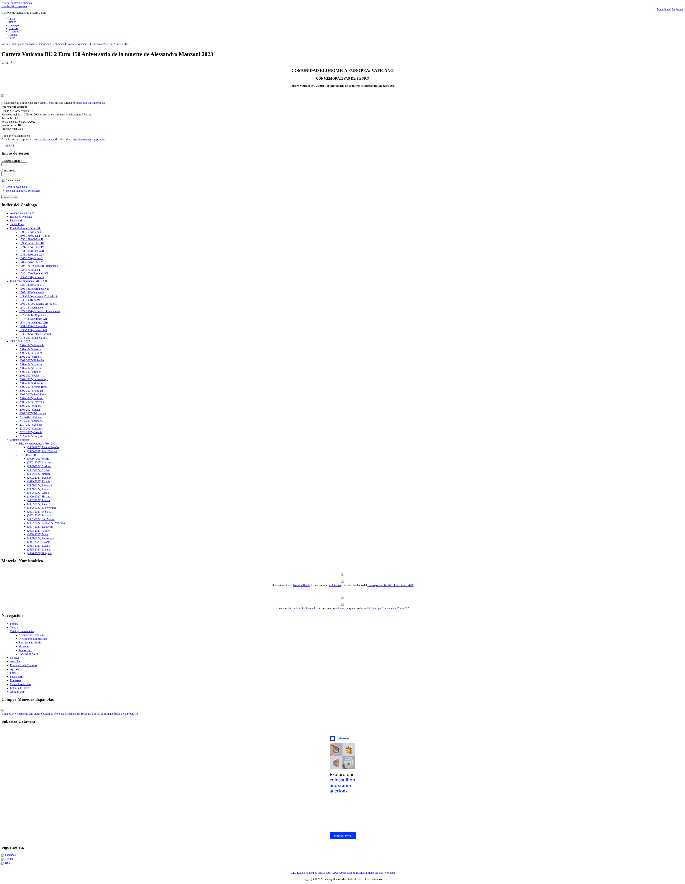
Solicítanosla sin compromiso (89, 102)
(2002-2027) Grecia (30, 368)
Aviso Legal (296, 872)
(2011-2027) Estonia (30, 417)
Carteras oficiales (19, 439)
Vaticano (82, 44)
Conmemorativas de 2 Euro (105, 44)
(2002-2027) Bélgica (30, 352)
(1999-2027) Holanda (39, 496)
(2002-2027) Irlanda (30, 371)
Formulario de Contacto (23, 665)
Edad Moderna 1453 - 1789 (25, 228)
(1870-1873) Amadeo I (31, 307)
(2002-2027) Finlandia (31, 360)
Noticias (13, 28)
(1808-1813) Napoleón (31, 292)
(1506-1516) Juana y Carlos (34, 235)
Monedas (24, 646)
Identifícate (663, 9)
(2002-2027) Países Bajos (33, 386)
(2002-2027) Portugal (31, 390)
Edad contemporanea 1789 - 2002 (29, 280)
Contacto (390, 872)
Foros (12, 37)
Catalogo (14, 25)
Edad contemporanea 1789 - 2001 (38, 443)
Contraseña (9, 170)
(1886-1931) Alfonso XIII (33, 322)
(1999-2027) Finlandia (39, 485)
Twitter (8, 858)
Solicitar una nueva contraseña (23, 190)
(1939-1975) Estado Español (35, 333)
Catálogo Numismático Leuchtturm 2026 (390, 585)
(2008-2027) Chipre (30, 405)
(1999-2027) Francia (38, 489)
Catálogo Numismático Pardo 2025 (390, 608)
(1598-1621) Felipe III (31, 243)
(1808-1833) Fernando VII (34, 288)
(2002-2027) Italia (29, 375)
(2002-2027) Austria (30, 349)
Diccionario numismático (33, 638)
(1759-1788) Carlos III (31, 277)
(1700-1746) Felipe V (31, 262)
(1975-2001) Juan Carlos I (33, 337)
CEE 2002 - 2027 (20, 341)
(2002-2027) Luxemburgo (33, 379)
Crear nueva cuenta (16, 186)
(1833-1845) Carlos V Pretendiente (38, 296)
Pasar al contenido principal (16, 2)
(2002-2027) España (30, 356)
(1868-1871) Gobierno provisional (38, 303)
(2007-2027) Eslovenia (31, 401)
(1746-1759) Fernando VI (33, 273)
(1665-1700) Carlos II (31, 258)
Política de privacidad (317, 872)
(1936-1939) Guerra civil (33, 330)
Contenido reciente (20, 684)
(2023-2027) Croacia (30, 432)
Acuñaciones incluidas (22, 212)
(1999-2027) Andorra (39, 466)
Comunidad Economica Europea (56, 44)
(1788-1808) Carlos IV (31, 284)
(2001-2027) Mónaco (39, 511)
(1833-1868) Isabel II (30, 299)
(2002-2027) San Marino (33, 394)
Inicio (12, 18)
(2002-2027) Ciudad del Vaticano (46, 522)
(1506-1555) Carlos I (30, 231)
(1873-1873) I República (32, 315)
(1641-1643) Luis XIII (31, 250)
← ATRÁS (7, 62)
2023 (127, 44)
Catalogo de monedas (23, 44)
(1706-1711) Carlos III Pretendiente (39, 265)
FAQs (335, 872)
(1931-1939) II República (33, 326)
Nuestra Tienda (46, 102)
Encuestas (15, 680)
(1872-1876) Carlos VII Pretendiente (39, 311)
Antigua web (17, 691)
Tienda (12, 21)
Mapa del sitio (375, 872)
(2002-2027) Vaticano (31, 398)
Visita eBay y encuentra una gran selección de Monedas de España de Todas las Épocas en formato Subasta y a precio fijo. (70, 713)
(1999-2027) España (38, 481)
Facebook (10, 854)
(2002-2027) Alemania (31, 345)
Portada (14, 623)
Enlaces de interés (20, 687)
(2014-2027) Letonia (30, 424)
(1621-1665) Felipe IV (31, 247)
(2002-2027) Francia (30, 364)
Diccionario (16, 220)
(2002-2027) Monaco (31, 383)
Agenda (13, 34)
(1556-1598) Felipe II (31, 239)
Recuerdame (13, 180)
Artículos (14, 31)
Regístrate (677, 9)
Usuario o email (11, 160)
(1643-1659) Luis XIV (31, 254)
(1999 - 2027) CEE (38, 458)
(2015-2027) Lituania (31, 428)
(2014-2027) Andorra (31, 420)
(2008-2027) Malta (29, 409)
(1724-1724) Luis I (29, 269)
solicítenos (335, 585)
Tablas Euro (17, 224)
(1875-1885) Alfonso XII (33, 318)
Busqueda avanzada (21, 216)
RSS (7, 862)
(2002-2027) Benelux (39, 477)
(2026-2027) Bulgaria (31, 436)
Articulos (15, 661)
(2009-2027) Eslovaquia (32, 413)
